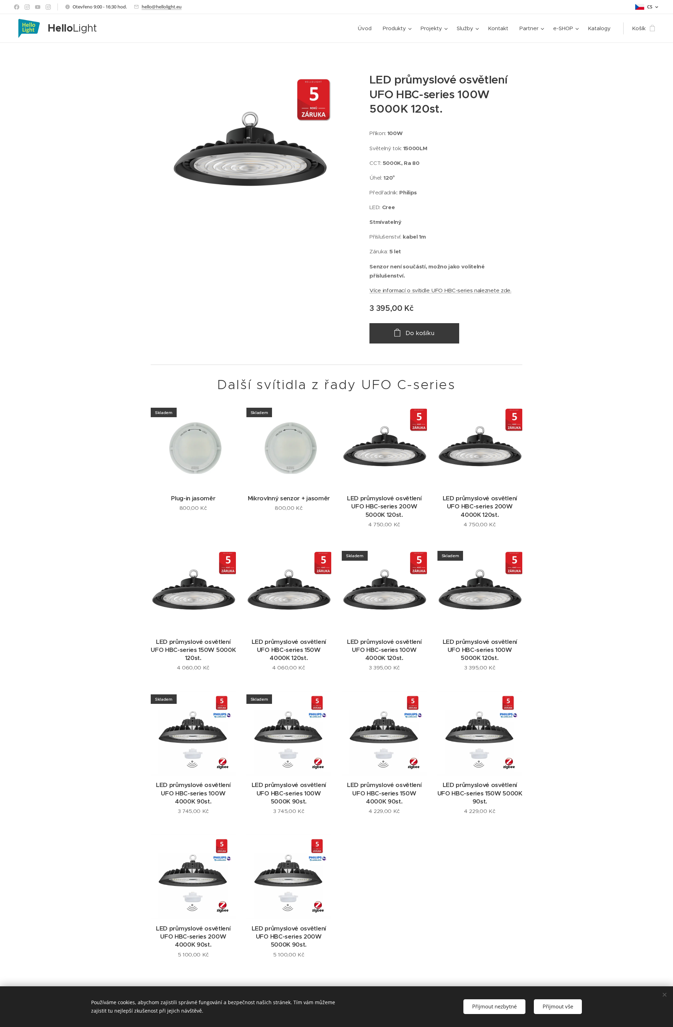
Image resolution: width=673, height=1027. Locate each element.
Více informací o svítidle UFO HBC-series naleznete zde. (440, 290)
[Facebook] (16, 7)
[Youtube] (37, 7)
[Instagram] (27, 7)
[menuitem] (366, 28)
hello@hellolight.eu (162, 7)
